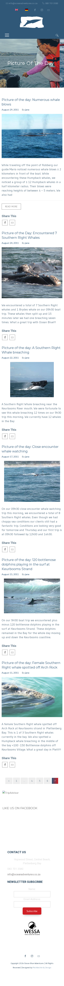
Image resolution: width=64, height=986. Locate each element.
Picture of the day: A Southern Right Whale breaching (31, 350)
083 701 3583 (51, 3)
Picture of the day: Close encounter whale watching (30, 449)
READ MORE (11, 206)
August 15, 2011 (10, 574)
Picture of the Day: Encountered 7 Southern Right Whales (29, 235)
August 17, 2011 (10, 456)
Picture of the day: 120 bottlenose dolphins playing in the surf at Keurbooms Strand (29, 564)
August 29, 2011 (10, 109)
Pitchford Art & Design (42, 967)
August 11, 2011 (10, 672)
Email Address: (32, 899)
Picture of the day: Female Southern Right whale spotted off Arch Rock (31, 665)
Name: (32, 889)
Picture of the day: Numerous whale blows (31, 102)
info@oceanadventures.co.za (23, 3)
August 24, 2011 (10, 243)
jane (27, 109)
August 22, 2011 (10, 357)
